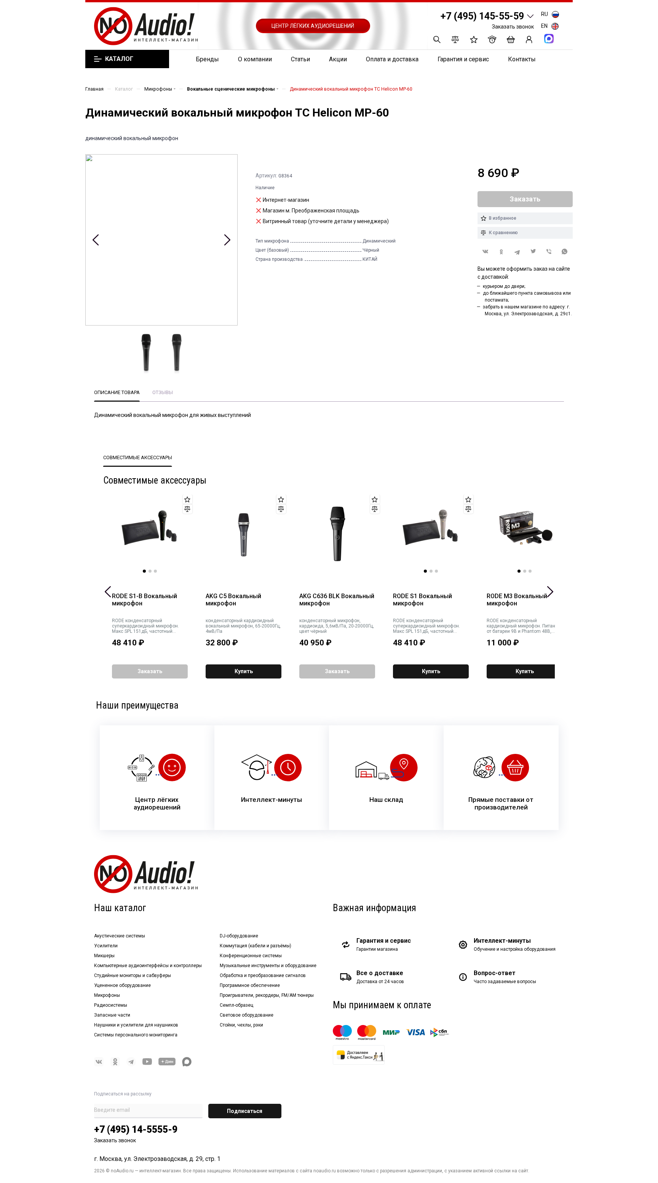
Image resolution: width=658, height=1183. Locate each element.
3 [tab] (155, 571)
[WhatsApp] (565, 252)
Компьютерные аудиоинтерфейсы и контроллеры (148, 965)
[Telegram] (517, 252)
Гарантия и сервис (463, 59)
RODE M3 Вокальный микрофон (517, 600)
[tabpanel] (150, 533)
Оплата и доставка (392, 59)
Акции (338, 59)
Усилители (106, 945)
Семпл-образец (236, 1005)
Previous (96, 240)
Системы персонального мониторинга (135, 1035)
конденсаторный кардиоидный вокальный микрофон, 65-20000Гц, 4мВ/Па (243, 626)
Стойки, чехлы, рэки (241, 1025)
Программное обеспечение (250, 985)
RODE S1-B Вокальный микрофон (144, 600)
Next (227, 240)
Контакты (522, 59)
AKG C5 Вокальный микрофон (233, 600)
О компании (255, 59)
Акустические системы (119, 936)
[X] (533, 252)
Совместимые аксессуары (137, 457)
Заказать (149, 671)
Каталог (119, 59)
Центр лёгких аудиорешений (313, 26)
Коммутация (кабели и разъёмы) (255, 945)
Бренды (207, 59)
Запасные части (112, 1015)
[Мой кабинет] (529, 39)
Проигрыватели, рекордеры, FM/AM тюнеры (267, 995)
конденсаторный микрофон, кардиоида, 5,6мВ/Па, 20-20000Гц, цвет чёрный (336, 626)
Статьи (300, 59)
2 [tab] (150, 571)
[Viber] (549, 252)
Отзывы (162, 392)
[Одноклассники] (501, 252)
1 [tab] (144, 571)
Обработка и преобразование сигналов (263, 975)
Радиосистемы (110, 1005)
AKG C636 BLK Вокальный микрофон (336, 600)
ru (544, 14)
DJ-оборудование (239, 936)
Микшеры (104, 955)
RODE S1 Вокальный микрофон (422, 600)
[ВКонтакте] (486, 251)
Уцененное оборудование (122, 985)
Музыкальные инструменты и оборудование (268, 965)
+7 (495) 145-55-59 (482, 16)
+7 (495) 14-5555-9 (135, 1129)
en (544, 26)
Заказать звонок (513, 27)
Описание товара (117, 392)
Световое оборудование (246, 1015)
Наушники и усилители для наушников (136, 1025)
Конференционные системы (251, 955)
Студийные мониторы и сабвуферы (132, 975)
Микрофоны (107, 995)
